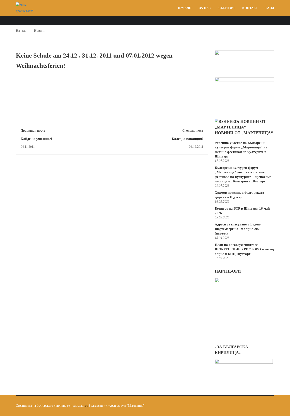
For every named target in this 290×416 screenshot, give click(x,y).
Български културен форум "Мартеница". (117, 405)
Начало (184, 8)
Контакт (250, 8)
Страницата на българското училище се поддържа (50, 405)
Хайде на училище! (36, 139)
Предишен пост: (33, 130)
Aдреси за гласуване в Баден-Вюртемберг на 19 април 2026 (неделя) (238, 229)
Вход (270, 8)
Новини (39, 30)
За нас (205, 8)
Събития (226, 8)
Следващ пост (192, 130)
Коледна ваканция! (187, 139)
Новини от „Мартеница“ (244, 133)
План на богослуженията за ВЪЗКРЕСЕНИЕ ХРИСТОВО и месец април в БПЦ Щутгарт (244, 249)
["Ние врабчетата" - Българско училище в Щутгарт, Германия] (27, 8)
